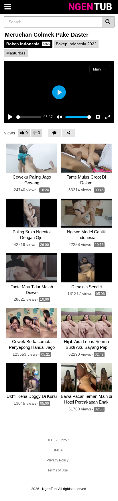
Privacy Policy (57, 460)
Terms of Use (58, 470)
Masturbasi (16, 53)
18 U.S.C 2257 (57, 440)
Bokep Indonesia (28, 44)
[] (108, 22)
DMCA (57, 450)
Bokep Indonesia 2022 (76, 44)
